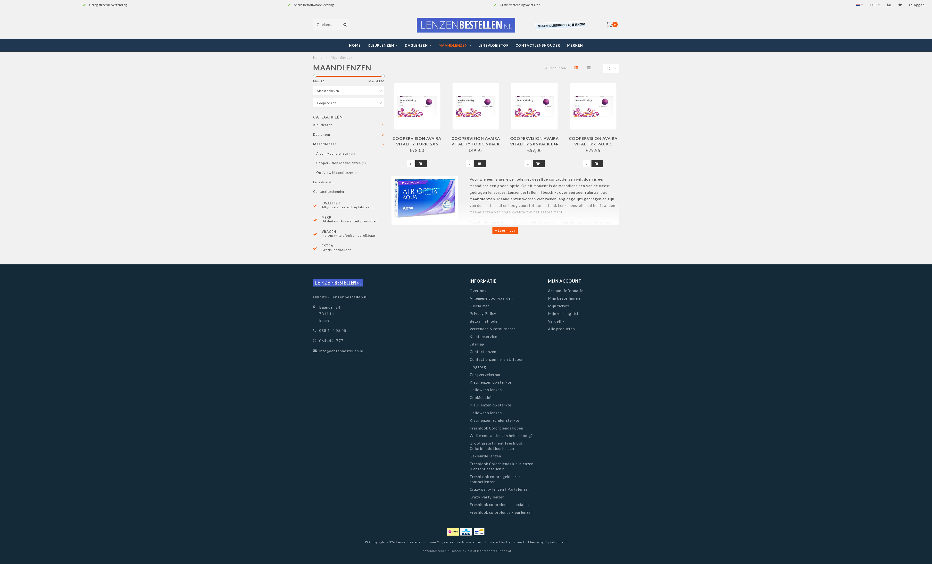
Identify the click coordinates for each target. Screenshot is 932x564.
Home (355, 45)
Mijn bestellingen (564, 298)
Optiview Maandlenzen (338, 173)
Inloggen (917, 5)
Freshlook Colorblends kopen (496, 428)
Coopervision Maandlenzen (342, 163)
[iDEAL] (453, 531)
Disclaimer (479, 306)
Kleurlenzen (381, 45)
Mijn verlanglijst (563, 313)
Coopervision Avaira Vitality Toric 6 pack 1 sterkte (475, 144)
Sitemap (477, 344)
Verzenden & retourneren (493, 329)
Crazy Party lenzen (487, 497)
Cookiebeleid (482, 397)
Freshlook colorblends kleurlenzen (501, 512)
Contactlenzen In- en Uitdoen (497, 359)
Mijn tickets (559, 306)
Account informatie (565, 290)
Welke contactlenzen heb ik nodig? (501, 435)
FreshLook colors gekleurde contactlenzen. (495, 479)
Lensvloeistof (493, 45)
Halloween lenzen (486, 389)
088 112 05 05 (332, 330)
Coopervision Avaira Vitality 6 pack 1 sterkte (593, 144)
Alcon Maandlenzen (335, 153)
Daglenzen (416, 45)
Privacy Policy (483, 313)
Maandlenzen (453, 45)
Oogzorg (478, 367)
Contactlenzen (483, 351)
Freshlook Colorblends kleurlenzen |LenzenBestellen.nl (501, 466)
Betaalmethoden (485, 321)
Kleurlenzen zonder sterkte (494, 420)
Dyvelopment (556, 542)
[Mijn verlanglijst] (900, 5)
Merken (575, 45)
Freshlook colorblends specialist (499, 504)
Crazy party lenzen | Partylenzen (500, 489)
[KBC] (466, 531)
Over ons (478, 290)
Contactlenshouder (538, 45)
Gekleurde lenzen (485, 456)
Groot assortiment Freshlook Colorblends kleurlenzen (496, 445)
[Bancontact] (479, 531)
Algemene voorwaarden (491, 298)
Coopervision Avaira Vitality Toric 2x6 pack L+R (417, 144)
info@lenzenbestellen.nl (341, 351)
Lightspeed (515, 542)
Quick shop (419, 137)
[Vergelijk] (889, 5)
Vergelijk (556, 321)
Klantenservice (483, 336)
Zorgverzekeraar (485, 374)
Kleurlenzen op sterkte (490, 382)
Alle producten (561, 329)
